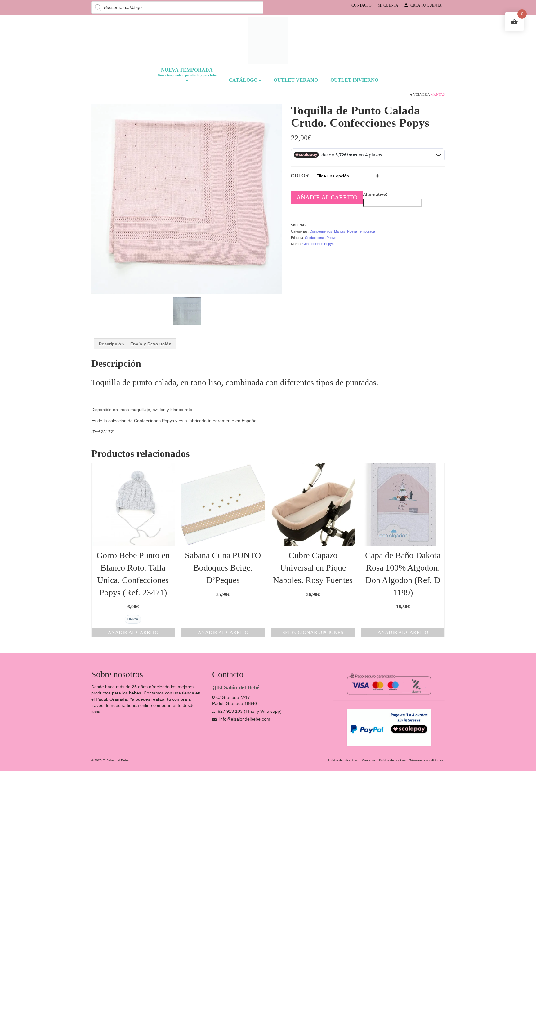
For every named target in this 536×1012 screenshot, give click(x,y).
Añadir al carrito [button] (133, 632)
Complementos (321, 231)
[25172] (186, 198)
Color (300, 175)
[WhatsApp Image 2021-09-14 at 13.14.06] (187, 310)
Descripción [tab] (111, 343)
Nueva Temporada (361, 231)
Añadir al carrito (327, 197)
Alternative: (375, 194)
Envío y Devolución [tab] (151, 343)
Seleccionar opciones (312, 632)
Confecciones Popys (320, 237)
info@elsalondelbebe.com (244, 718)
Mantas (438, 94)
